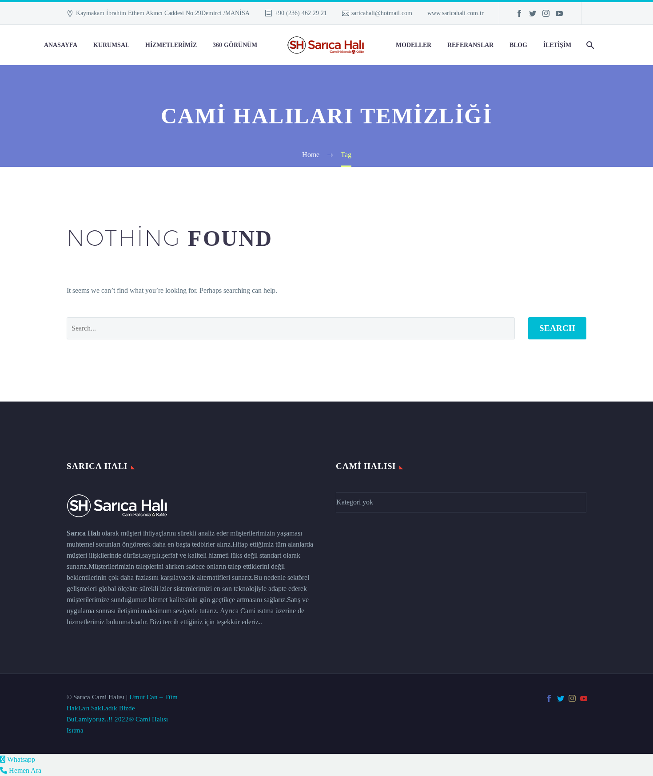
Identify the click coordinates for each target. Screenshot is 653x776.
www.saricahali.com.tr (455, 13)
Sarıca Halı (83, 533)
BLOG (518, 45)
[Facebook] (519, 13)
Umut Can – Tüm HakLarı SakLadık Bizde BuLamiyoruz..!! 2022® (122, 708)
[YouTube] (559, 13)
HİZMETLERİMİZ (171, 45)
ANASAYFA (60, 45)
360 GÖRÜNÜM (235, 45)
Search (557, 328)
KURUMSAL (111, 45)
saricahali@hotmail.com (381, 13)
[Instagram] (546, 13)
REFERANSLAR (470, 45)
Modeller (413, 45)
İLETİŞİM (557, 45)
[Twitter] (532, 13)
